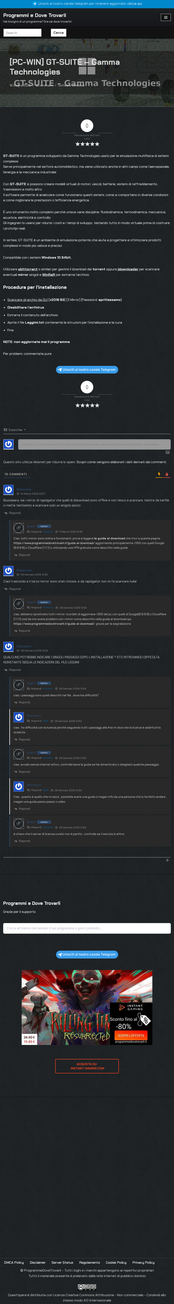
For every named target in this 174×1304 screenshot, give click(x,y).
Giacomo (48, 531)
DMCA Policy (14, 1262)
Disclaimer (38, 1262)
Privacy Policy (143, 1262)
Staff (46, 721)
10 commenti (44, 85)
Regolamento (89, 1262)
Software (64, 85)
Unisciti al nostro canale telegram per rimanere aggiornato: (90, 3)
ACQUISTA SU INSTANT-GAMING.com (87, 1066)
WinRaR (48, 274)
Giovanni (48, 688)
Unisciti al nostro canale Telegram (89, 370)
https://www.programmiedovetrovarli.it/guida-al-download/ (54, 543)
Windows (78, 85)
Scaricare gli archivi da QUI (27, 299)
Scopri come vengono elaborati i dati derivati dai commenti (121, 462)
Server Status (62, 1262)
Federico (48, 607)
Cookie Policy (116, 1262)
